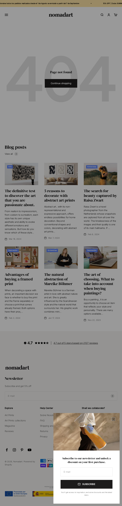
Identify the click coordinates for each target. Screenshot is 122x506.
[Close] (113, 419)
